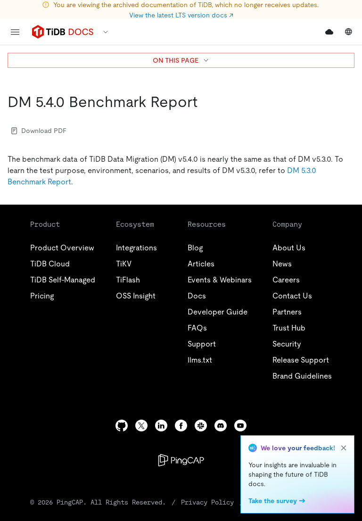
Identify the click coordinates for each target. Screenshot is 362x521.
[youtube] (240, 425)
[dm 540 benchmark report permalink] (205, 101)
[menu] (15, 32)
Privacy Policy (207, 502)
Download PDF (43, 130)
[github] (122, 425)
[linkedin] (161, 425)
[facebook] (181, 425)
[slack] (201, 425)
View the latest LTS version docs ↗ (181, 15)
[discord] (220, 425)
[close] (343, 448)
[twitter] (141, 425)
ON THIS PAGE (175, 60)
